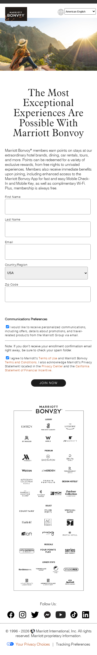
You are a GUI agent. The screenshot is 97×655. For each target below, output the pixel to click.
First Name (13, 197)
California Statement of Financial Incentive (47, 368)
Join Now (48, 383)
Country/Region (16, 265)
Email (9, 242)
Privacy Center (52, 366)
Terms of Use (48, 358)
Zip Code (11, 284)
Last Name (12, 219)
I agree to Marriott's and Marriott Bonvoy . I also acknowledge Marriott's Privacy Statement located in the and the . (48, 364)
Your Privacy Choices (32, 644)
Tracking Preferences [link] (73, 644)
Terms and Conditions (21, 362)
